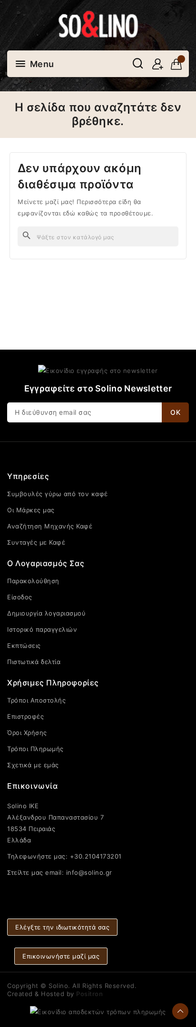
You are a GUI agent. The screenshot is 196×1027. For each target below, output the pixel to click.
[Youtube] (98, 889)
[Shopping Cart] (176, 64)
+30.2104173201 (96, 856)
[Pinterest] (134, 889)
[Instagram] (116, 889)
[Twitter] (80, 889)
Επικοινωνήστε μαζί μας (60, 956)
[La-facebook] (62, 889)
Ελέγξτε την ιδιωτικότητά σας (62, 927)
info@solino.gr (89, 872)
